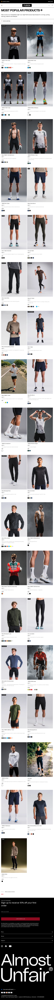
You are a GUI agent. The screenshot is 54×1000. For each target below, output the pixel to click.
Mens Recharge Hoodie (6, 633)
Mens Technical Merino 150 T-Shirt (35, 825)
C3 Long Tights (31, 250)
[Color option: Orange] (7, 546)
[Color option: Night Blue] (3, 162)
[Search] (49, 5)
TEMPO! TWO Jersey (6, 60)
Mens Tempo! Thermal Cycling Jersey (9, 586)
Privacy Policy (18, 926)
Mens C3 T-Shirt (31, 298)
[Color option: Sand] (2, 355)
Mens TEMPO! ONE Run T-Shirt (8, 729)
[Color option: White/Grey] (31, 67)
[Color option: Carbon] (30, 114)
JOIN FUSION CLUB (20, 918)
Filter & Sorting (6, 21)
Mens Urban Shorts (32, 203)
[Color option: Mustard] (7, 640)
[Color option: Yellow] (10, 546)
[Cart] (52, 5)
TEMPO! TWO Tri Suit (6, 107)
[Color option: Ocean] (5, 67)
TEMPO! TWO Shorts (6, 825)
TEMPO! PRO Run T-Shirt (33, 155)
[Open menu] (1, 5)
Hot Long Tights (31, 633)
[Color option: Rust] (9, 67)
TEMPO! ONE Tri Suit (32, 60)
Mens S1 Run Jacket (6, 538)
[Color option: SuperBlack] (2, 257)
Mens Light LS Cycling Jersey (8, 681)
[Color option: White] (35, 306)
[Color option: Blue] (30, 163)
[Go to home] (27, 5)
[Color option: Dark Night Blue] (28, 210)
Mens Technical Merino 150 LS (8, 346)
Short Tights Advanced (6, 250)
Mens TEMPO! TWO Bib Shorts (8, 155)
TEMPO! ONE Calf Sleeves (33, 107)
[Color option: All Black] (5, 114)
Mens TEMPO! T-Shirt (6, 395)
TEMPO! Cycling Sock (6, 443)
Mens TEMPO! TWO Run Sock (34, 586)
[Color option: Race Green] (30, 67)
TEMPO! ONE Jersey (32, 681)
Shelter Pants (4, 874)
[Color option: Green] (5, 162)
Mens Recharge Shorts (32, 729)
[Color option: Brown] (28, 306)
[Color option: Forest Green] (2, 640)
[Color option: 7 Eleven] (2, 593)
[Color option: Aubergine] (5, 640)
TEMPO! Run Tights (5, 203)
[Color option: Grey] (7, 162)
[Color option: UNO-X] (10, 67)
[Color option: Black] (2, 67)
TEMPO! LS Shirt (5, 778)
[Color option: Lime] (5, 402)
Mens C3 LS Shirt (31, 490)
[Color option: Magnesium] (3, 67)
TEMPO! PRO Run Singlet (33, 443)
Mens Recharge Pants (6, 490)
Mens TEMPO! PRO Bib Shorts (34, 538)
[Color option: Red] (31, 689)
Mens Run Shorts (31, 395)
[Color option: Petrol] (7, 67)
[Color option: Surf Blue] (36, 306)
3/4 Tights (30, 778)
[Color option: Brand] (3, 402)
